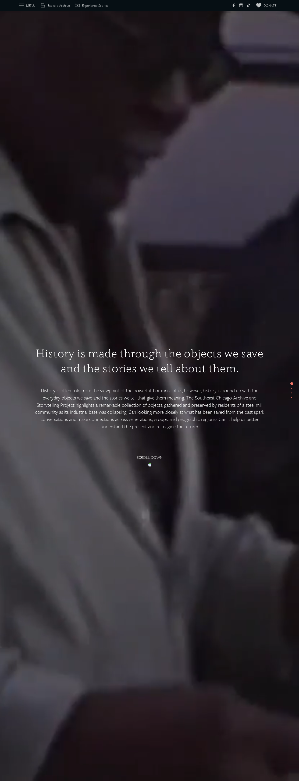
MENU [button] (30, 5)
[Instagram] (241, 5)
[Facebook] (233, 5)
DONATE (270, 5)
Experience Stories (95, 5)
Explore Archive (58, 5)
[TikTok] (248, 5)
